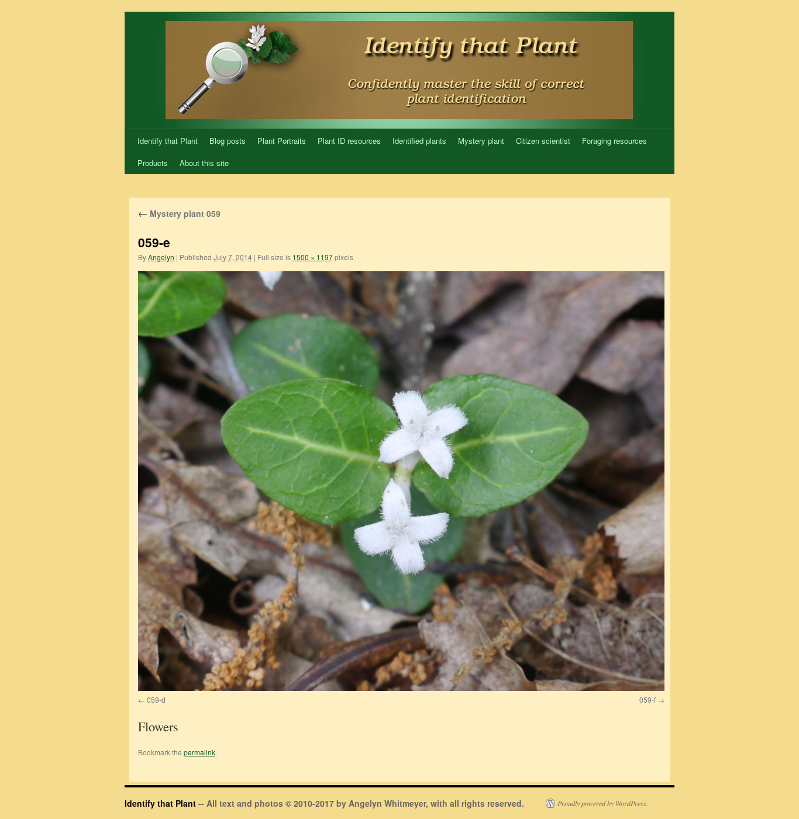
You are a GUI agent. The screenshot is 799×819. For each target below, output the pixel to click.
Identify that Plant (167, 140)
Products (152, 162)
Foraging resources (614, 140)
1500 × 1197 (312, 257)
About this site (204, 162)
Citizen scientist (543, 140)
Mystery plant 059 (179, 213)
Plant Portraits (281, 140)
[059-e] (401, 481)
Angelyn (161, 257)
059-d (156, 699)
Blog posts (227, 140)
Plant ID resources (349, 140)
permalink (199, 752)
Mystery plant (481, 140)
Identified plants (419, 140)
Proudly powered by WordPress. (602, 803)
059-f (647, 699)
